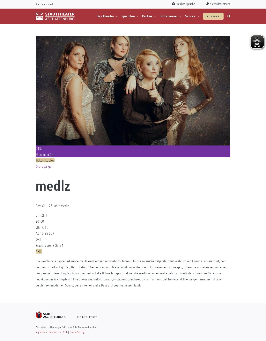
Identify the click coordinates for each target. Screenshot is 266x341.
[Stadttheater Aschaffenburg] (55, 14)
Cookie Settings (77, 332)
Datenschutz (55, 332)
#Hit (39, 251)
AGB (65, 332)
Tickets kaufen (45, 160)
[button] (228, 16)
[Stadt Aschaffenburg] (66, 313)
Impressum (41, 332)
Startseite (41, 4)
